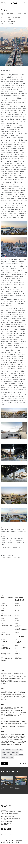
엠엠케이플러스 (15, 752)
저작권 (17, 842)
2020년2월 (8, 749)
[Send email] (23, 763)
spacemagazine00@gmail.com (11, 813)
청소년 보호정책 (10, 842)
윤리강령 (3, 842)
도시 (17, 749)
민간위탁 (12, 757)
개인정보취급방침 (18, 840)
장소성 (11, 755)
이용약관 (11, 840)
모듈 (7, 757)
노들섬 (3, 752)
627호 (3, 749)
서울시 (20, 749)
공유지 (16, 755)
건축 (13, 749)
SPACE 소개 (4, 840)
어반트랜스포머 (5, 755)
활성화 (3, 757)
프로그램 (21, 755)
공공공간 (8, 752)
